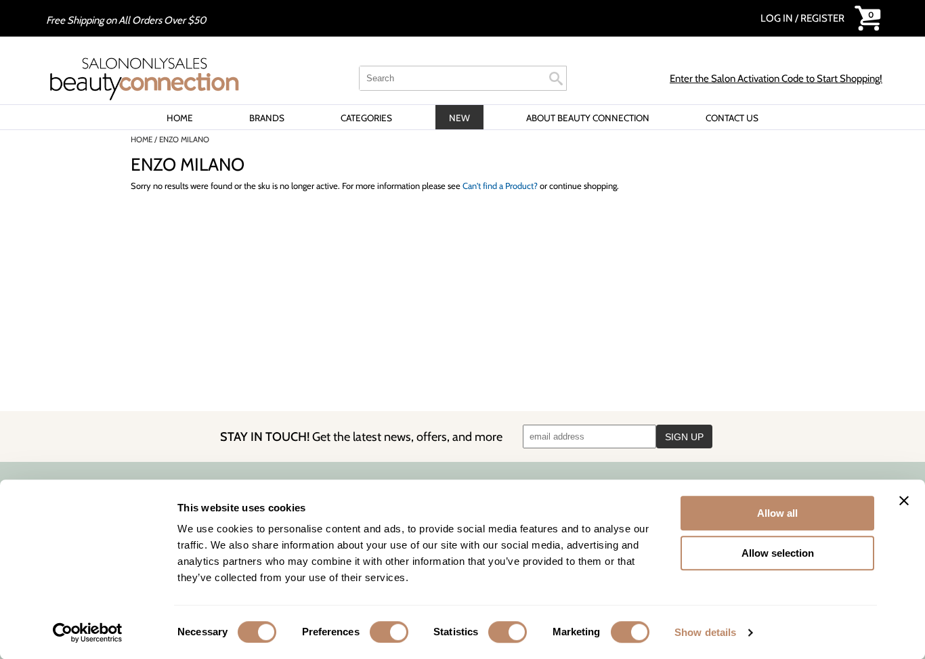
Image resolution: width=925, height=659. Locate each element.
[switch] (389, 632)
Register (822, 18)
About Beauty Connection (587, 117)
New (459, 117)
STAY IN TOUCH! (361, 436)
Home (180, 117)
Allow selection (777, 553)
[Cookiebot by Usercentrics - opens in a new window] (87, 632)
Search (556, 78)
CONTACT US (732, 117)
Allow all (777, 513)
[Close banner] (904, 500)
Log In (777, 18)
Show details (705, 632)
